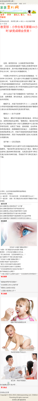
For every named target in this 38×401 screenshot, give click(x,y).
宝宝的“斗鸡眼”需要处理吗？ (19, 247)
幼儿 (29, 15)
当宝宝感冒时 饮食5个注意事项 (10, 266)
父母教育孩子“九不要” (15, 206)
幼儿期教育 (4, 206)
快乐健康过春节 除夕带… (8, 385)
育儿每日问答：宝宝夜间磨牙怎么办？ (22, 196)
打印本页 (3, 194)
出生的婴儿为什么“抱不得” (9, 285)
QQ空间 (8, 191)
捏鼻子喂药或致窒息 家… (19, 322)
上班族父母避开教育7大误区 (17, 211)
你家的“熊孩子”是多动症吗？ (9, 262)
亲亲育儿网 (9, 1)
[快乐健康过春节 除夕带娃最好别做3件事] (8, 383)
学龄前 (3, 17)
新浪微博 (14, 191)
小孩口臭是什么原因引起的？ (10, 274)
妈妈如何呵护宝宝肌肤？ (9, 282)
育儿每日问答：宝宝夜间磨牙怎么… (13, 254)
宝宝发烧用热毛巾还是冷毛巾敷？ (12, 269)
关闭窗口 (10, 194)
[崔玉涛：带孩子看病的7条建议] (19, 379)
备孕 (2, 15)
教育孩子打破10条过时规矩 (17, 213)
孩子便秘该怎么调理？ (7, 271)
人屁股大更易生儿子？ (8, 291)
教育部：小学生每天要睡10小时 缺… (12, 252)
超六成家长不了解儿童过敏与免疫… (12, 257)
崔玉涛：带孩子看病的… (19, 380)
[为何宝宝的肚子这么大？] (19, 350)
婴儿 (22, 15)
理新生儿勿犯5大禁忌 (8, 288)
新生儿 (17, 15)
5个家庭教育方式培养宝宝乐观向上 (19, 218)
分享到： (3, 191)
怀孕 (9, 15)
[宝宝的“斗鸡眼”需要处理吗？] (19, 245)
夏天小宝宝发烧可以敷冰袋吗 (10, 264)
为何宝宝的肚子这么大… (19, 352)
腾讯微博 (20, 191)
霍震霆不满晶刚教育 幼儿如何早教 (19, 216)
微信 (24, 191)
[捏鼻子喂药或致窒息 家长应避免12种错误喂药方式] (19, 320)
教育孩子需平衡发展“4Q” (16, 208)
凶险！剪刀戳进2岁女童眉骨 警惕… (12, 249)
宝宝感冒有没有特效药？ (29, 274)
